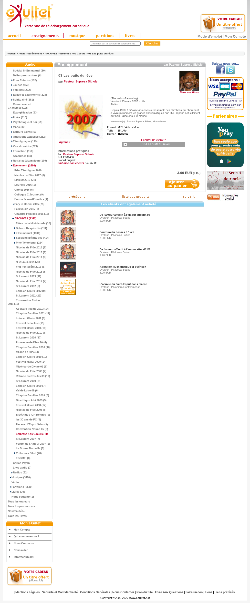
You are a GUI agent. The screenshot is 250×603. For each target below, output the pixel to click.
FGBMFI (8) (23, 458)
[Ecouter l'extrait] (225, 118)
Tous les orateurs (19, 501)
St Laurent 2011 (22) (28, 295)
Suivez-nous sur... (225, 63)
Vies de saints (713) (25, 146)
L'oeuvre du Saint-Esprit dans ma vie (123, 284)
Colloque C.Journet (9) (29, 194)
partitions (105, 35)
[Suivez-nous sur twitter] (230, 73)
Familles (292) (22, 89)
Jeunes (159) (21, 84)
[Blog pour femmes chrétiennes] (225, 189)
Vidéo (15, 482)
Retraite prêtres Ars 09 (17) (33, 376)
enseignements (45, 35)
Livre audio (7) (22, 467)
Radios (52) (20, 472)
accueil (14, 35)
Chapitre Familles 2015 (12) (31, 213)
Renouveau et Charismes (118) (19, 106)
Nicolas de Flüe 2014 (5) (31, 257)
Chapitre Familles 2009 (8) (32, 395)
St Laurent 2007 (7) (28, 438)
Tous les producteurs (21, 506)
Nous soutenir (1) (22, 496)
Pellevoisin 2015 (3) (26, 208)
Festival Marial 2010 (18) (31, 328)
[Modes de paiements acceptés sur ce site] (225, 109)
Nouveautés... (16, 511)
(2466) (24, 165)
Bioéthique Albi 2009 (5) (31, 400)
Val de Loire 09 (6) (27, 390)
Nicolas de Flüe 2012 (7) (31, 281)
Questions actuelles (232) (29, 136)
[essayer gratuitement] (223, 32)
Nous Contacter (24, 543)
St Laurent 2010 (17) (29, 337)
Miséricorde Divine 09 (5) (31, 366)
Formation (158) (23, 151)
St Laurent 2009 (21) (29, 380)
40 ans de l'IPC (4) (27, 351)
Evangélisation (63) (25, 112)
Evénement (35, 53)
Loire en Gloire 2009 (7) (31, 385)
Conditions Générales (95, 592)
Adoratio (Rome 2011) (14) (32, 308)
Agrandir (64, 142)
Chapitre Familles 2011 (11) (33, 313)
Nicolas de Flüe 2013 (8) (31, 271)
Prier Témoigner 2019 (28, 170)
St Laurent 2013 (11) (28, 276)
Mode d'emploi (210, 36)
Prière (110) (20, 117)
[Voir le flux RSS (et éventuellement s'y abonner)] (225, 199)
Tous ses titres (189, 92)
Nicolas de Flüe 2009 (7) (31, 371)
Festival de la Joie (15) (30, 323)
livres (130, 35)
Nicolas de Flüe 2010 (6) (31, 332)
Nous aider (21, 550)
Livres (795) (18, 491)
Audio (22, 53)
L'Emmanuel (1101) (28, 233)
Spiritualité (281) (23, 99)
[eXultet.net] (47, 28)
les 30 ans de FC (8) (28, 419)
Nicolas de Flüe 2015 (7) (31, 252)
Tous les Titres (17, 515)
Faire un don (194, 592)
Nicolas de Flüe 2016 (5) (31, 247)
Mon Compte (235, 36)
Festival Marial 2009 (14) (31, 361)
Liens (208, 592)
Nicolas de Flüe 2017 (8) (29, 175)
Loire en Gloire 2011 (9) (30, 318)
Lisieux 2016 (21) (25, 179)
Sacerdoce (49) (22, 155)
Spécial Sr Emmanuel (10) (29, 70)
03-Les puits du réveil (101, 53)
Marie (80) (19, 126)
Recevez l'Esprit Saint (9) (32, 424)
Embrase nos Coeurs (72, 53)
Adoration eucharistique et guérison (123, 266)
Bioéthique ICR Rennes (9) (33, 414)
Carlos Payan (21, 462)
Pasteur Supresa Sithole (186, 64)
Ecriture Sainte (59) (25, 131)
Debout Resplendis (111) (31, 228)
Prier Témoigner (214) (29, 242)
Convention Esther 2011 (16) (24, 302)
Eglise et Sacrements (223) (30, 94)
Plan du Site (144, 592)
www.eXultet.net (139, 597)
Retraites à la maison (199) (30, 160)
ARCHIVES (51, 53)
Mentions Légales (27, 592)
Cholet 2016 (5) (24, 189)
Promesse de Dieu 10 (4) (31, 342)
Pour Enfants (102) (25, 80)
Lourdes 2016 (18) (25, 184)
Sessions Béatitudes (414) (32, 237)
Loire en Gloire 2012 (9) (31, 290)
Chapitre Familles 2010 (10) (33, 347)
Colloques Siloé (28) (29, 453)
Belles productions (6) (27, 75)
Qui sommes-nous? (26, 536)
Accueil (11, 53)
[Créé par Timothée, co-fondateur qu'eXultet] (225, 166)
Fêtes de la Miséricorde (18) (33, 223)
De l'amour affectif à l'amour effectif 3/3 (125, 214)
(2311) (25, 218)
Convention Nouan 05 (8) (32, 429)
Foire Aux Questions (169, 592)
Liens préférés (225, 592)
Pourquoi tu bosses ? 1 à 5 (117, 232)
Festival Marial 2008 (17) (31, 405)
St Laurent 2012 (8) (28, 286)
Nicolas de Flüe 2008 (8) (31, 409)
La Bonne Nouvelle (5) (30, 448)
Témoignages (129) (25, 141)
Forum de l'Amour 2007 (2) (33, 443)
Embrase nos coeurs (71, 163)
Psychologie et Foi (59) (27, 122)
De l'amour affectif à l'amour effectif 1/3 (125, 249)
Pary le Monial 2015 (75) (29, 204)
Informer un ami (24, 556)
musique (77, 35)
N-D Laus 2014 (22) (28, 261)
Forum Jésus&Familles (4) (31, 199)
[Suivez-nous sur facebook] (220, 73)
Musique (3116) (21, 477)
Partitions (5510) (21, 486)
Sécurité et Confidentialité (60, 592)
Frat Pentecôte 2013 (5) (30, 266)
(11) (32, 433)
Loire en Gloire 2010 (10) (31, 356)
